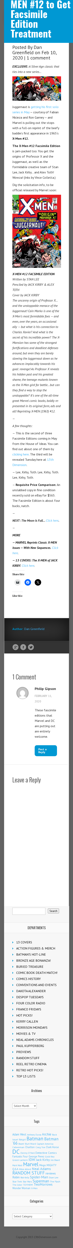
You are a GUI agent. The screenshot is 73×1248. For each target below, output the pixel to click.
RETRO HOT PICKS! (29, 1070)
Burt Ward (30, 1143)
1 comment (38, 58)
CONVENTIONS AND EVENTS (36, 985)
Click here (52, 520)
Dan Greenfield (27, 50)
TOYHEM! (28, 1184)
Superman (41, 1180)
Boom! (21, 1143)
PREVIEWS (23, 1052)
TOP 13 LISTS (25, 1076)
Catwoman (18, 1147)
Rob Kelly (24, 1177)
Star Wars (27, 1181)
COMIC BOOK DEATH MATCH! (36, 973)
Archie (46, 1134)
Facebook (23, 647)
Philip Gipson (45, 689)
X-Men (34, 1188)
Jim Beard (55, 1160)
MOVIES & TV (25, 1034)
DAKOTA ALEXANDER (31, 991)
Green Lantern (20, 1159)
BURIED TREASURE (29, 967)
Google (15, 647)
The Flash (55, 1181)
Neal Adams (41, 1168)
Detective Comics (46, 1153)
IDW (32, 1159)
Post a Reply (42, 750)
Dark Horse (52, 1147)
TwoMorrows (43, 1184)
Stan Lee (53, 1177)
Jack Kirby (43, 1159)
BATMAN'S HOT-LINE (31, 954)
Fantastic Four (20, 1156)
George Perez (36, 1156)
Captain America (45, 1143)
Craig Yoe (40, 1147)
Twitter (31, 647)
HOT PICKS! (24, 1015)
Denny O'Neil (27, 1152)
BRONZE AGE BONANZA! (33, 960)
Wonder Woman (21, 1188)
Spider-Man (39, 1177)
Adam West (19, 1134)
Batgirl (22, 1139)
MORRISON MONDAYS (31, 1027)
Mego (42, 1165)
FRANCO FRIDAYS (28, 1009)
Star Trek (17, 1181)
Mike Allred (25, 1169)
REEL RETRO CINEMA (31, 1064)
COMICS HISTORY (28, 979)
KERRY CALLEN (27, 1021)
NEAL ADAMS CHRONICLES (35, 1040)
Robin (16, 1177)
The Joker (17, 1184)
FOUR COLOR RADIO (30, 1003)
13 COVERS (24, 942)
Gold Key (49, 1156)
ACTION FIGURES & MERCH (35, 948)
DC (16, 1151)
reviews (51, 1173)
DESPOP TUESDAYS (30, 997)
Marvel (31, 1164)
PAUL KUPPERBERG (30, 1046)
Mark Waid (17, 1165)
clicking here (20, 454)
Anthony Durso (34, 1134)
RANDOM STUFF (28, 1058)
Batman (35, 1138)
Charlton (30, 1147)
